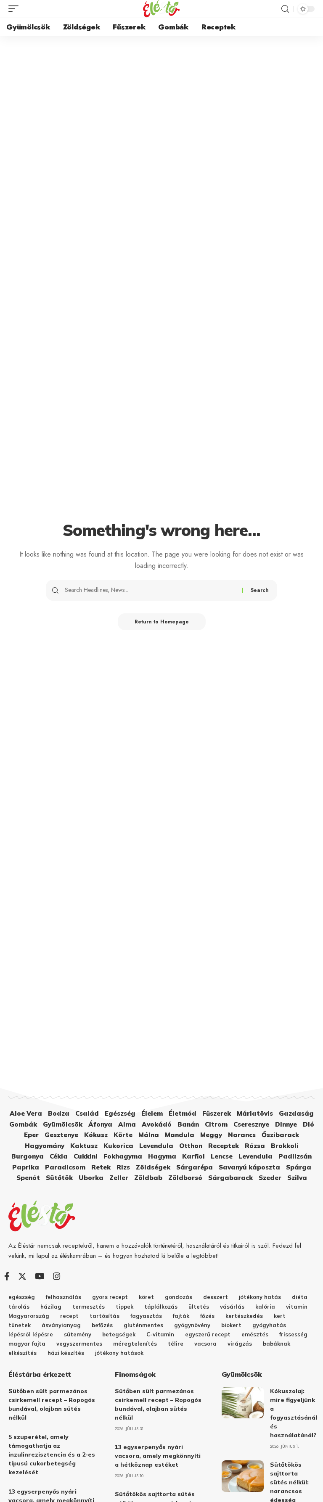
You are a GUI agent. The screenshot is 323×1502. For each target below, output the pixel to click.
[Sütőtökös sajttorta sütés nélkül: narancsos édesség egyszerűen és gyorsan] (243, 1476)
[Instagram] (57, 1276)
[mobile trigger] (15, 8)
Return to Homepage (162, 622)
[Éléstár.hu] (161, 9)
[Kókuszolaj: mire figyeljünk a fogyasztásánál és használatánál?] (243, 1402)
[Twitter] (22, 1276)
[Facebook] (7, 1276)
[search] (285, 9)
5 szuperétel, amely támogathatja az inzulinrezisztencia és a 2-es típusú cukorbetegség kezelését (51, 1454)
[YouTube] (40, 1276)
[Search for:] (150, 590)
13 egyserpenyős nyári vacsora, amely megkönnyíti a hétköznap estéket (158, 1455)
